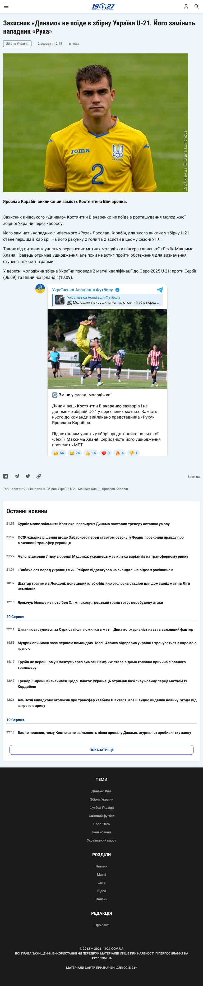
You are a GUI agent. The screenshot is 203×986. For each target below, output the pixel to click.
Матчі (101, 874)
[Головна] (101, 6)
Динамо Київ (101, 791)
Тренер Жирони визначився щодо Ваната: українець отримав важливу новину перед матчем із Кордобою (102, 684)
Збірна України (101, 799)
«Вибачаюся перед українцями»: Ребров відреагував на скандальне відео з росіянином (95, 570)
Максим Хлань (89, 489)
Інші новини (101, 832)
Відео (101, 891)
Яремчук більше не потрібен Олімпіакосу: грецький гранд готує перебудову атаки (90, 602)
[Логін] (186, 6)
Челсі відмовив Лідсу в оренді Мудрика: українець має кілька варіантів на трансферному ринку (103, 556)
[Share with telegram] (16, 477)
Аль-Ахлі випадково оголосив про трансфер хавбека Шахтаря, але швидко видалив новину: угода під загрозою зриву (107, 703)
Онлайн (101, 899)
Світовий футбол (101, 816)
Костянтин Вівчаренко (28, 489)
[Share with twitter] (27, 477)
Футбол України (102, 808)
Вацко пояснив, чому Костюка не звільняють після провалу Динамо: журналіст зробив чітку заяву (104, 732)
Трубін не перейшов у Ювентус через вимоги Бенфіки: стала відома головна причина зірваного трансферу (102, 665)
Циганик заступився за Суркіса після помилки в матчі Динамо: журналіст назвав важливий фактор (105, 629)
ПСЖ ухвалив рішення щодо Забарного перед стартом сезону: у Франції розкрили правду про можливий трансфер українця (101, 540)
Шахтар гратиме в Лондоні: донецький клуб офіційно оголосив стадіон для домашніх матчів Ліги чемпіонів (104, 586)
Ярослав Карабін (115, 489)
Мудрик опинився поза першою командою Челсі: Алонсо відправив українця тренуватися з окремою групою (107, 646)
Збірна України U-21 (62, 489)
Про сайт (102, 925)
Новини (101, 866)
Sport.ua (194, 477)
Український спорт (101, 840)
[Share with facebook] (5, 477)
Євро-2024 (101, 824)
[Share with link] (38, 477)
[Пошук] (197, 6)
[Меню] (11, 6)
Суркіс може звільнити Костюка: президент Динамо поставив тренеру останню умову (94, 524)
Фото (101, 883)
